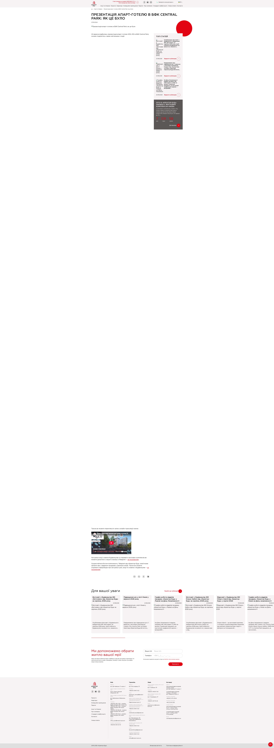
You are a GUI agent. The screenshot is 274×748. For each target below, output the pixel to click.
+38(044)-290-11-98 (115, 703)
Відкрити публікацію (170, 58)
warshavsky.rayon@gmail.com (136, 712)
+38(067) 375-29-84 (171, 698)
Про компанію (148, 5)
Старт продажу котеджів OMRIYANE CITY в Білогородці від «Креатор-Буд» (124, 2)
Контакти (180, 5)
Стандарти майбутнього (160, 5)
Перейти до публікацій (171, 591)
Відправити (175, 664)
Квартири (120, 5)
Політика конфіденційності (174, 745)
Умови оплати (172, 5)
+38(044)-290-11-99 (115, 706)
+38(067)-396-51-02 (134, 690)
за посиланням (133, 559)
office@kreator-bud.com (135, 738)
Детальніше (172, 125)
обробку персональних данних (171, 659)
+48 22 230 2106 (170, 702)
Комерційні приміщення (130, 5)
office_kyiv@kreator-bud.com (117, 720)
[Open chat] (270, 744)
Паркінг (140, 5)
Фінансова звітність (156, 745)
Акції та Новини (105, 5)
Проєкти (113, 5)
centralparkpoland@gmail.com (173, 718)
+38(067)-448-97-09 (153, 691)
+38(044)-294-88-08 (115, 710)
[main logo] (93, 3)
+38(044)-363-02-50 (115, 724)
